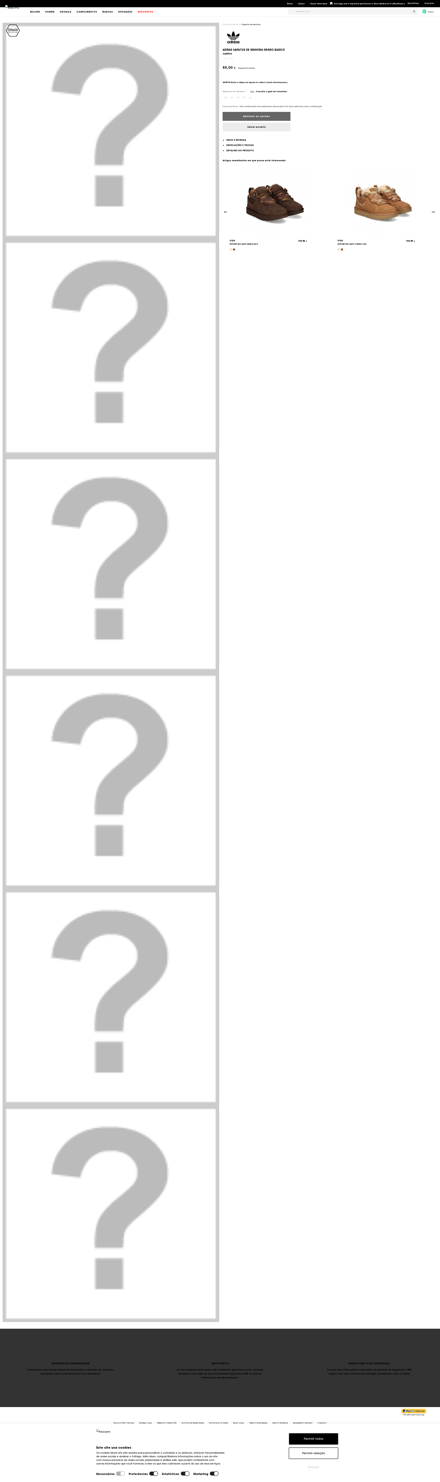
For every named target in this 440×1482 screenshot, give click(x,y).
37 (231, 97)
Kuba (290, 4)
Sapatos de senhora (251, 24)
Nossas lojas (145, 1423)
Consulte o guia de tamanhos (271, 91)
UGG (232, 240)
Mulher (35, 11)
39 (244, 97)
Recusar (313, 1467)
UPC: (225, 59)
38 (237, 97)
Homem (49, 11)
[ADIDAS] (233, 36)
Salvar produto (256, 127)
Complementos (86, 11)
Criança (65, 11)
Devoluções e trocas (123, 1423)
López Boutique (318, 4)
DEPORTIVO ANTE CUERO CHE (352, 244)
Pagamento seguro (302, 1423)
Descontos (145, 11)
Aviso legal (238, 1423)
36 (225, 97)
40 (250, 97)
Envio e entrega (280, 1423)
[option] (111, 131)
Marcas (107, 11)
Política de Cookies (218, 1423)
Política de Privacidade (193, 1423)
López (301, 4)
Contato (429, 3)
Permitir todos (313, 1438)
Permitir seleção (313, 1453)
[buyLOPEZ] (12, 10)
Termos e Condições (166, 1423)
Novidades (125, 11)
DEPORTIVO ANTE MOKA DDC (244, 244)
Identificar (413, 3)
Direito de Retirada (258, 1423)
